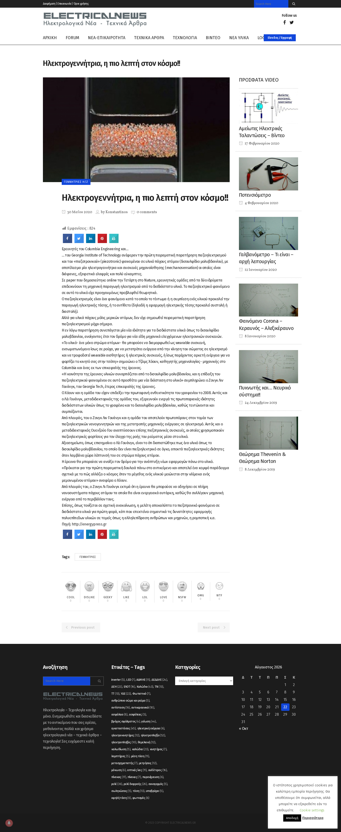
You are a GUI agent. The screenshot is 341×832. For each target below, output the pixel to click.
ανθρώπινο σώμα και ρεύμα (130, 700)
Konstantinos (117, 212)
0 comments (147, 212)
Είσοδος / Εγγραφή (280, 37)
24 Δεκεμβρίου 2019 (260, 402)
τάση (139, 791)
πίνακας (118, 777)
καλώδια (140, 749)
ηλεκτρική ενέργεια (150, 728)
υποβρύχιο (154, 791)
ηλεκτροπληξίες (123, 742)
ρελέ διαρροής (135, 784)
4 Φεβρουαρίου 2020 (261, 203)
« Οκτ (243, 728)
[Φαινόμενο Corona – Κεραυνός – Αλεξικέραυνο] (268, 299)
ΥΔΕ (126, 693)
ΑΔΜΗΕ (143, 679)
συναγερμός (157, 784)
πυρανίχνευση (152, 777)
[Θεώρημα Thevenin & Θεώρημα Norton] (268, 433)
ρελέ (116, 784)
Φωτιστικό (141, 693)
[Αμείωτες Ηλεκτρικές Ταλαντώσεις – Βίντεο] (268, 107)
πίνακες (134, 777)
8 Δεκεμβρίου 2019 (259, 469)
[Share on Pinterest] (102, 241)
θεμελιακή (146, 742)
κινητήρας (158, 749)
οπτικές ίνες (137, 770)
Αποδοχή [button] (292, 818)
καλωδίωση (120, 749)
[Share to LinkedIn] (90, 241)
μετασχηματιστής (124, 763)
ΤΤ (115, 693)
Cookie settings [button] (312, 810)
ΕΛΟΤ (129, 686)
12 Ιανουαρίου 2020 (260, 269)
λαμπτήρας (120, 756)
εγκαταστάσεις (123, 728)
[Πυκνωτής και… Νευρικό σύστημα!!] (268, 366)
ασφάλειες (137, 714)
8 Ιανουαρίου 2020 (259, 336)
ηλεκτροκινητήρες (125, 735)
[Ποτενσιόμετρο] (268, 173)
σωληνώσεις (121, 791)
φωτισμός (140, 798)
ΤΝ (159, 686)
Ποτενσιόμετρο (255, 195)
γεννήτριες (88, 557)
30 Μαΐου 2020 (79, 212)
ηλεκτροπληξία (153, 735)
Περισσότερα (312, 818)
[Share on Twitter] (79, 241)
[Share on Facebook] (67, 241)
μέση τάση (140, 756)
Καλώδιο (145, 686)
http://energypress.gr (89, 524)
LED (130, 679)
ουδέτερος (157, 770)
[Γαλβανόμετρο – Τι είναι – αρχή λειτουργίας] (268, 233)
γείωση (148, 721)
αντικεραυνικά (142, 707)
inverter (118, 679)
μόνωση (118, 770)
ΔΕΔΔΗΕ (159, 679)
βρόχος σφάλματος (125, 721)
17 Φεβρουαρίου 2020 (261, 143)
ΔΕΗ (116, 686)
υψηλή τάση (121, 798)
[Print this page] (114, 241)
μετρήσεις (148, 763)
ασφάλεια (119, 714)
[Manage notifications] (9, 823)
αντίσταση (120, 707)
